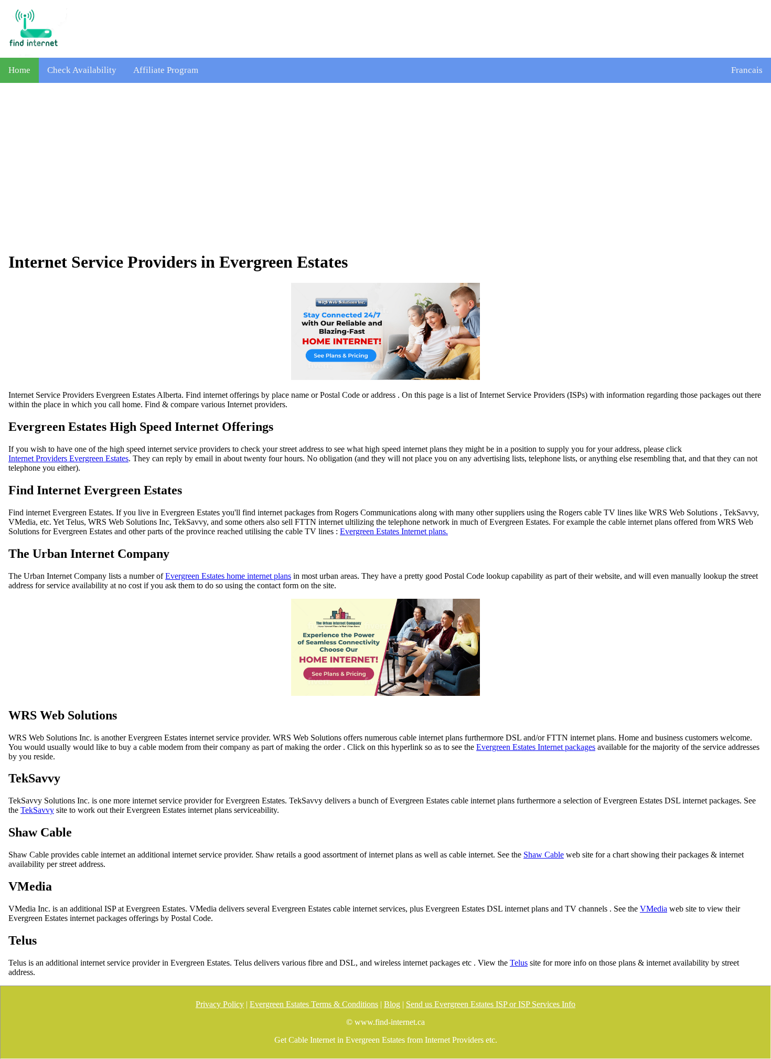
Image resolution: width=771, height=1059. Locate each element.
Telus (519, 962)
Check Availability (81, 70)
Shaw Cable (543, 854)
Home (19, 70)
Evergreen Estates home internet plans (228, 575)
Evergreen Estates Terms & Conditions (314, 1004)
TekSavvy (37, 810)
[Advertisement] (385, 167)
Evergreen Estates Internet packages (535, 747)
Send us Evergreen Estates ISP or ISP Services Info (490, 1004)
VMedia (653, 908)
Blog (392, 1004)
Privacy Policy (220, 1004)
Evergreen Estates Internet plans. (394, 531)
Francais (747, 70)
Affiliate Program (165, 70)
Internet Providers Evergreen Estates (68, 458)
